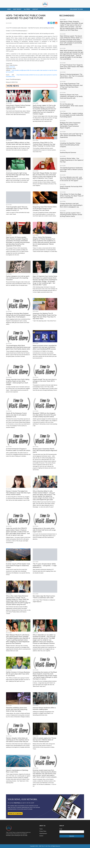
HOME (9, 9)
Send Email (12, 67)
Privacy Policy (42, 831)
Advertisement (43, 833)
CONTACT (35, 9)
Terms (41, 829)
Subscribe (71, 836)
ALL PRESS (27, 9)
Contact (41, 836)
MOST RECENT (17, 9)
